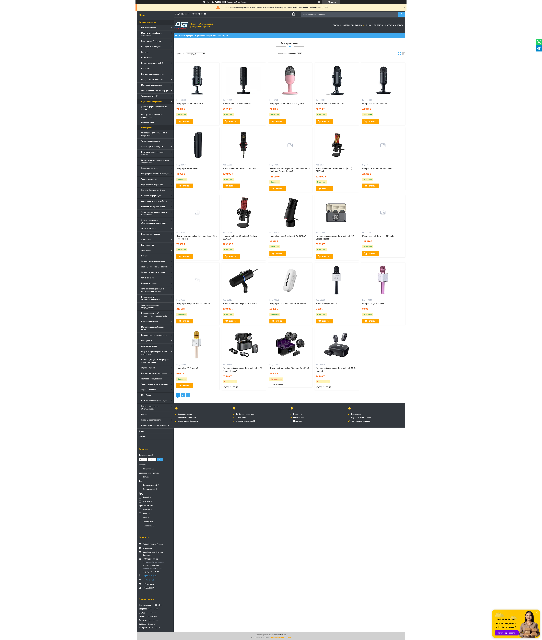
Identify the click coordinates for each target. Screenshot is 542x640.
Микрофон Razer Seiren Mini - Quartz (286, 103)
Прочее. (144, 414)
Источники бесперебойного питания (153, 153)
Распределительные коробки (154, 335)
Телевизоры (356, 414)
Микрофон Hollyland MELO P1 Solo (378, 236)
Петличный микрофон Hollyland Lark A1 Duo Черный (336, 369)
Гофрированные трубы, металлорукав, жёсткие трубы (154, 314)
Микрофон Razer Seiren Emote (237, 103)
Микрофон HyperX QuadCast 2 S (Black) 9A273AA (334, 170)
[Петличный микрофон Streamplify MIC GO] (290, 344)
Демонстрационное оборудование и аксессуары (153, 221)
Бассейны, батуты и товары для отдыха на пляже (155, 361)
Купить (186, 121)
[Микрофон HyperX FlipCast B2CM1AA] (243, 280)
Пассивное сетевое (149, 283)
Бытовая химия (147, 245)
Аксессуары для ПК (149, 96)
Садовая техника (148, 389)
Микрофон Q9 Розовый (373, 303)
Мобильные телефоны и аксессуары (151, 34)
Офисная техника (148, 228)
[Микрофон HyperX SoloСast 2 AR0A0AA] (290, 212)
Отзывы (142, 436)
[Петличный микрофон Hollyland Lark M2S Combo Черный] (243, 344)
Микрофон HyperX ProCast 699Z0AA (239, 168)
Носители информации (151, 196)
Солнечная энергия (149, 168)
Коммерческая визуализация (154, 400)
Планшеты (145, 68)
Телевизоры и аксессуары (152, 146)
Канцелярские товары (150, 234)
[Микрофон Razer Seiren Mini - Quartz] (290, 80)
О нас (141, 431)
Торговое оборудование (151, 379)
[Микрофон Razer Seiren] (197, 145)
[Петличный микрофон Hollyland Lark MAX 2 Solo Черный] (197, 212)
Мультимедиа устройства (152, 185)
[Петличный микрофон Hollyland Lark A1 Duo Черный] (336, 344)
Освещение (146, 250)
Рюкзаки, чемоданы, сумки (153, 207)
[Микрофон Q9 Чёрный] (336, 280)
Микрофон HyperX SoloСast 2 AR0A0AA (287, 236)
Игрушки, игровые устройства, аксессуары (154, 352)
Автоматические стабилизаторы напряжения (155, 161)
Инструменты (146, 340)
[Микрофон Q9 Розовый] (383, 280)
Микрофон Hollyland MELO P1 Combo (193, 303)
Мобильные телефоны (187, 417)
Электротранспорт (149, 346)
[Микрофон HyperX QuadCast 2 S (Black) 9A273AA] (336, 145)
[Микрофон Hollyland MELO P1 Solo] (383, 212)
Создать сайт (232, 2)
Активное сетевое (149, 278)
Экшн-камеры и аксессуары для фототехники (155, 213)
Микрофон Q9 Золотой (187, 368)
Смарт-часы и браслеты (188, 421)
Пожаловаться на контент (281, 637)
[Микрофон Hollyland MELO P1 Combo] (197, 280)
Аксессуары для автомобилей (154, 201)
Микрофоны (146, 127)
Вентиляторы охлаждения (152, 74)
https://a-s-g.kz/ (150, 576)
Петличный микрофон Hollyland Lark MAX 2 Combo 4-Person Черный (289, 170)
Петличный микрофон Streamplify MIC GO (289, 368)
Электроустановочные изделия (154, 384)
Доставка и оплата (394, 25)
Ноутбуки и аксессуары (151, 46)
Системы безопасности (151, 420)
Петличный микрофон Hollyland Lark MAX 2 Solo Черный (196, 237)
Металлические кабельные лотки (153, 328)
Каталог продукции (147, 22)
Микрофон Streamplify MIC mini (377, 168)
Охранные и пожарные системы (154, 267)
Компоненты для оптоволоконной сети (150, 298)
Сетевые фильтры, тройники (153, 190)
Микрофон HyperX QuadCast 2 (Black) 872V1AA (240, 237)
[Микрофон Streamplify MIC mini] (383, 145)
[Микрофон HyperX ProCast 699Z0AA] (243, 145)
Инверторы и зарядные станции (155, 174)
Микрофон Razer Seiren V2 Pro (330, 103)
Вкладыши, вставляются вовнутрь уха (151, 115)
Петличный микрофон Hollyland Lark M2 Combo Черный (335, 237)
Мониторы (297, 421)
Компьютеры (146, 57)
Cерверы (144, 52)
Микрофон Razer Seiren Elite (189, 103)
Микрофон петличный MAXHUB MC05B (287, 303)
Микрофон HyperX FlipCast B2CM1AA (240, 303)
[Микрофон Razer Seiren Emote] (243, 80)
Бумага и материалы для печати (155, 425)
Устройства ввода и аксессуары (155, 90)
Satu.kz (283, 635)
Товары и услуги (186, 35)
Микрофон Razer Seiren (187, 168)
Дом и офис (146, 239)
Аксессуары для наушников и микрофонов (154, 134)
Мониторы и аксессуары (151, 85)
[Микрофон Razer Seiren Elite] (197, 80)
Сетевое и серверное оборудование (150, 407)
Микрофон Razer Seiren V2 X (375, 103)
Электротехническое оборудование (150, 306)
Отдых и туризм (148, 368)
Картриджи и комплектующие (154, 373)
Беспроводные (147, 122)
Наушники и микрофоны (151, 101)
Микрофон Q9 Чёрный (326, 303)
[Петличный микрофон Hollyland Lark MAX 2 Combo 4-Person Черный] (290, 145)
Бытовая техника (148, 27)
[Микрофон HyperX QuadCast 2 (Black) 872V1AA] (243, 212)
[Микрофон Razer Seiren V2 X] (383, 80)
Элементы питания (149, 179)
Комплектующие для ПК (152, 63)
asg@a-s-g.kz (149, 580)
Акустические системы (150, 141)
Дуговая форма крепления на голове (154, 108)
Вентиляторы (298, 417)
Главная (337, 25)
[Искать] (401, 14)
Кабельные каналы (149, 321)
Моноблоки (146, 395)
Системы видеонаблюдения (153, 261)
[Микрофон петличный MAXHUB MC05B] (290, 280)
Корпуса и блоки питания (152, 79)
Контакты (378, 25)
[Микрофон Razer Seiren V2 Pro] (336, 80)
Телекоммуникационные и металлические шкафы (152, 290)
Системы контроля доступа (153, 272)
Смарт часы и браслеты (151, 41)
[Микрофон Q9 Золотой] (197, 344)
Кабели (144, 256)
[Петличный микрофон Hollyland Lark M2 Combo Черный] (336, 212)
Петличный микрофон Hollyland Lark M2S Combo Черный (242, 369)
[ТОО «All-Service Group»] (181, 25)
